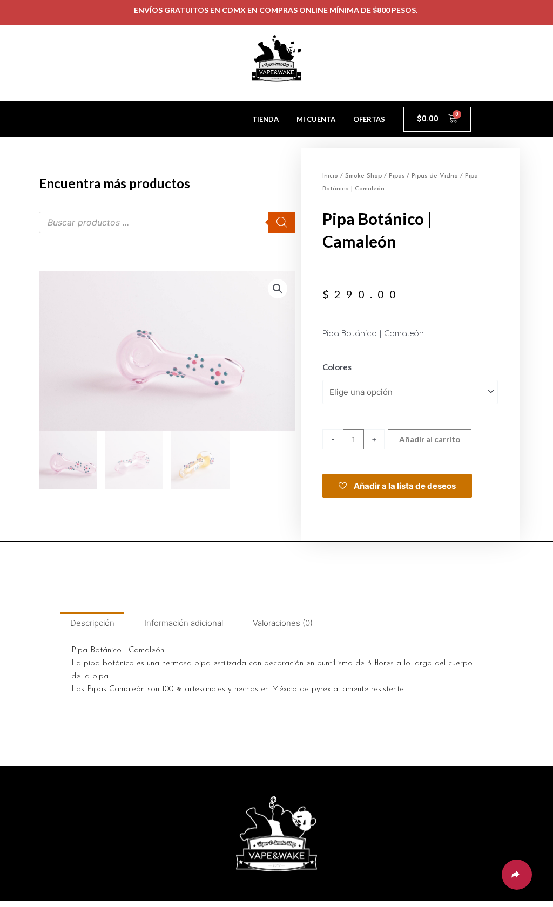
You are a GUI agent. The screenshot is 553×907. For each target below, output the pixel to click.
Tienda (265, 119)
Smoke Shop (363, 176)
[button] (277, 288)
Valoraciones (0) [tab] (283, 623)
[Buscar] (281, 222)
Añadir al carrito (429, 439)
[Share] (517, 875)
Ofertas (369, 119)
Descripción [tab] (92, 623)
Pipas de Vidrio (435, 176)
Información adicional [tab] (183, 623)
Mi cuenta (315, 119)
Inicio (330, 176)
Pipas (396, 176)
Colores (337, 367)
